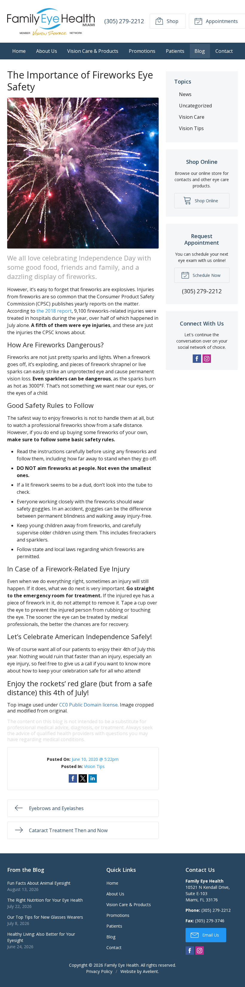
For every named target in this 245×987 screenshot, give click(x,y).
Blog (200, 51)
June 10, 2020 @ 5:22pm (95, 759)
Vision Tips (94, 766)
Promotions (142, 51)
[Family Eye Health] (51, 21)
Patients (175, 51)
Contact (224, 51)
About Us (46, 51)
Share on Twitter (83, 778)
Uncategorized (195, 105)
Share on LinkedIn (92, 778)
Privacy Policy (99, 971)
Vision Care (191, 117)
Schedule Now (206, 275)
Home (19, 51)
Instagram (207, 358)
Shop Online (206, 200)
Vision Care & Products (92, 51)
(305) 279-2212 (124, 21)
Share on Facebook (73, 778)
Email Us (210, 935)
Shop (172, 21)
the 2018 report (54, 311)
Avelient (150, 971)
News (185, 94)
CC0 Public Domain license (88, 704)
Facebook (197, 358)
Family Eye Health (121, 965)
